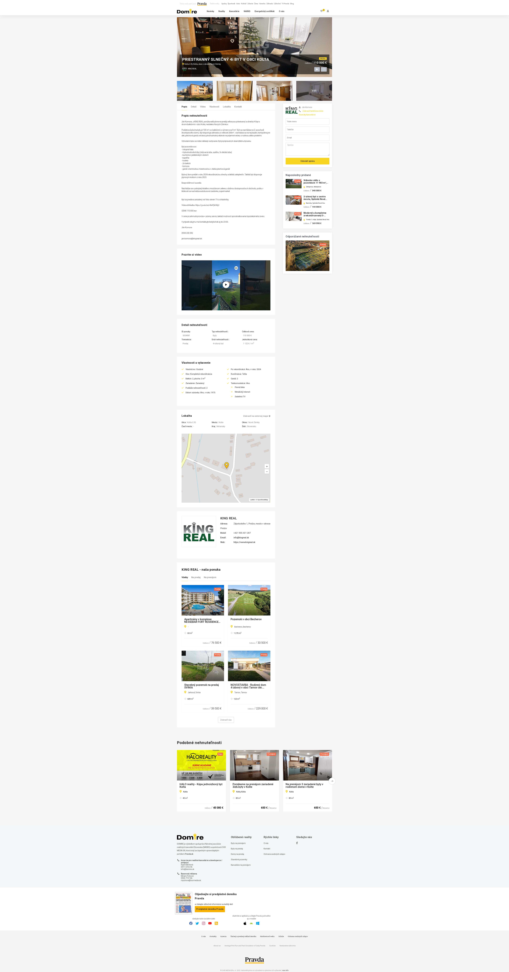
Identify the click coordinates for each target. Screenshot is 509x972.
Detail (193, 106)
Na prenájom (210, 577)
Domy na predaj (237, 854)
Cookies (272, 946)
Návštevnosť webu (267, 936)
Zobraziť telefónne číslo (312, 111)
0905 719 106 (186, 878)
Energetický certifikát (265, 11)
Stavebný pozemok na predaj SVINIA (201, 686)
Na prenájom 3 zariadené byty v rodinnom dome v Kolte (304, 785)
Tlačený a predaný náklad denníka (243, 936)
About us (217, 946)
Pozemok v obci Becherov (246, 619)
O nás (281, 11)
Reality (221, 11)
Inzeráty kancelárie (307, 115)
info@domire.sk (187, 869)
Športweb (231, 4)
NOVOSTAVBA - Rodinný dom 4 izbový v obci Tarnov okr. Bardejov (248, 686)
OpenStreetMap (262, 500)
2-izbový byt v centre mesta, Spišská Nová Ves (315, 199)
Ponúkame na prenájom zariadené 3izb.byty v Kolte (253, 785)
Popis (184, 106)
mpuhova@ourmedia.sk (191, 880)
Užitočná (277, 4)
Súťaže (281, 936)
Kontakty (213, 936)
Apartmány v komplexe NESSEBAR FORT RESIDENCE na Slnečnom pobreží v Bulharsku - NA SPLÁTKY (201, 620)
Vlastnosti (214, 106)
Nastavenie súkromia (288, 946)
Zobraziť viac (226, 720)
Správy (224, 4)
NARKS (247, 11)
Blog (292, 4)
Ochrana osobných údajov (274, 854)
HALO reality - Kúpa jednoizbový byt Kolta (201, 785)
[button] (267, 471)
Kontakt (238, 106)
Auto (238, 4)
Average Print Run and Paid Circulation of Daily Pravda (245, 946)
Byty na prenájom (238, 843)
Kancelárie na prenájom (241, 865)
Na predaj (196, 577)
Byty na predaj (237, 849)
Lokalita (227, 106)
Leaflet (252, 500)
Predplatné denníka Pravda (209, 909)
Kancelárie (234, 11)
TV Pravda (285, 4)
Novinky (210, 11)
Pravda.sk (189, 854)
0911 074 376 (186, 867)
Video (203, 106)
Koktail (243, 4)
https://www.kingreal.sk (244, 542)
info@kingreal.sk (241, 537)
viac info (285, 970)
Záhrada (269, 4)
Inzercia (223, 936)
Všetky (185, 577)
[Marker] (224, 462)
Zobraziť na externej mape (255, 416)
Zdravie (250, 4)
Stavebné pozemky (239, 859)
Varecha (262, 4)
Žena (256, 4)
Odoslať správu (307, 161)
